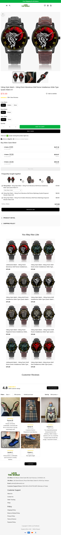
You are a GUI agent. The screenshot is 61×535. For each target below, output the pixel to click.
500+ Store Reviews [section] (12, 97)
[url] (17, 483)
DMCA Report (36, 529)
